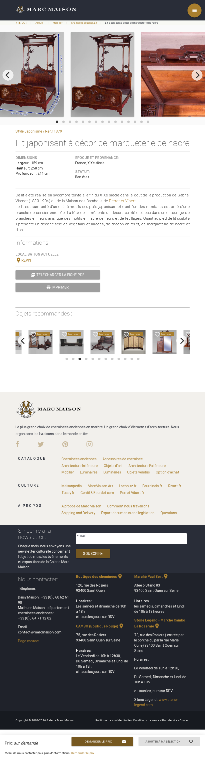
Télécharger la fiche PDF (57, 275)
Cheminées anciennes (79, 459)
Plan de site (170, 720)
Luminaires (89, 472)
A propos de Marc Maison (81, 506)
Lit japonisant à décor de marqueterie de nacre (131, 22)
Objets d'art (113, 465)
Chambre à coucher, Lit (84, 22)
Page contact (29, 641)
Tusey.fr (68, 492)
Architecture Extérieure (147, 465)
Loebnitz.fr (127, 486)
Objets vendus (138, 472)
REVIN (23, 260)
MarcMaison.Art (100, 486)
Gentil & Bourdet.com (97, 492)
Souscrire (93, 553)
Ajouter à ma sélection (169, 741)
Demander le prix (105, 741)
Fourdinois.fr (152, 486)
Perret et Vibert (122, 200)
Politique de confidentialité (114, 720)
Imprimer (57, 287)
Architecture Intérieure (80, 465)
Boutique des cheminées (99, 576)
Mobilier (57, 22)
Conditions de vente (146, 720)
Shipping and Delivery (78, 513)
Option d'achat (167, 472)
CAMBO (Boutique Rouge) (100, 626)
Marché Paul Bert (151, 576)
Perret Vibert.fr (132, 492)
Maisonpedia (72, 486)
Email (81, 535)
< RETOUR (22, 22)
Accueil (40, 22)
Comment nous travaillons (128, 506)
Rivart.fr (174, 486)
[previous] (8, 75)
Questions (168, 513)
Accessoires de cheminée (122, 459)
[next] (197, 75)
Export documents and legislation (127, 513)
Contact (185, 720)
